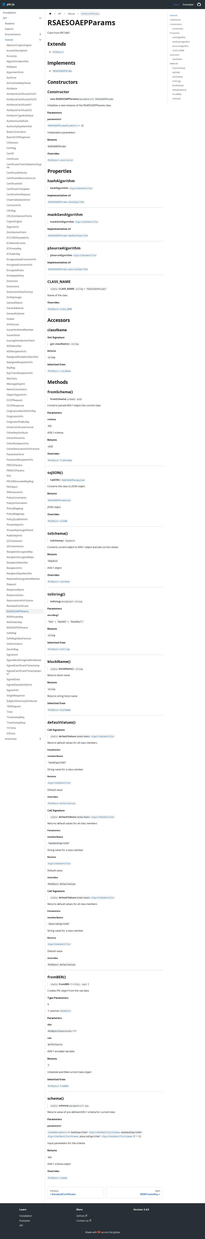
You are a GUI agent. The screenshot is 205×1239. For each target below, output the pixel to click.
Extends (173, 15)
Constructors (176, 24)
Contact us (82, 1220)
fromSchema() (178, 67)
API (21, 1225)
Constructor (177, 28)
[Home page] (50, 13)
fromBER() (176, 94)
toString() (176, 81)
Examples (188, 4)
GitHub (80, 1215)
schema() (176, 98)
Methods (174, 63)
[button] (22, 18)
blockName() (178, 85)
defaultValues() (179, 89)
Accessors (174, 54)
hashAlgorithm (178, 37)
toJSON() (176, 72)
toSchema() (177, 76)
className (177, 59)
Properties (175, 32)
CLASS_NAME (178, 50)
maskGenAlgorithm (181, 41)
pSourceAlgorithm (180, 46)
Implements (175, 19)
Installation (25, 1215)
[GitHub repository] (199, 4)
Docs (176, 4)
